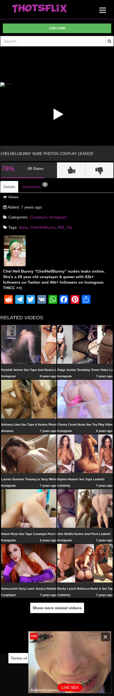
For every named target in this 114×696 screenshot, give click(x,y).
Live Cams (57, 28)
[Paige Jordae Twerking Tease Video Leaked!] (85, 344)
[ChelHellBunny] (15, 250)
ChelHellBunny (43, 227)
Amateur (7, 431)
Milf (61, 227)
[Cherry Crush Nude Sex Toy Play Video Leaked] (85, 398)
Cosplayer (38, 217)
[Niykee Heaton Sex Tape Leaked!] (85, 453)
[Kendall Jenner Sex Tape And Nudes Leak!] (28, 344)
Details (9, 186)
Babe (23, 227)
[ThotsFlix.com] (39, 8)
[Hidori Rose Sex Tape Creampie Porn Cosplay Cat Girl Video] (28, 508)
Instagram (58, 217)
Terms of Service (26, 658)
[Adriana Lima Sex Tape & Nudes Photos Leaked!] (28, 398)
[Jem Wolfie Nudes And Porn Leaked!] (85, 508)
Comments (34, 186)
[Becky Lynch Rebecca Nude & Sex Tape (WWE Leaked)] (85, 563)
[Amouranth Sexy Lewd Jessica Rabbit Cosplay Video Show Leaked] (28, 563)
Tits (69, 227)
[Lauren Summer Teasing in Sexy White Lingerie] (28, 453)
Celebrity (63, 485)
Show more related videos (57, 608)
